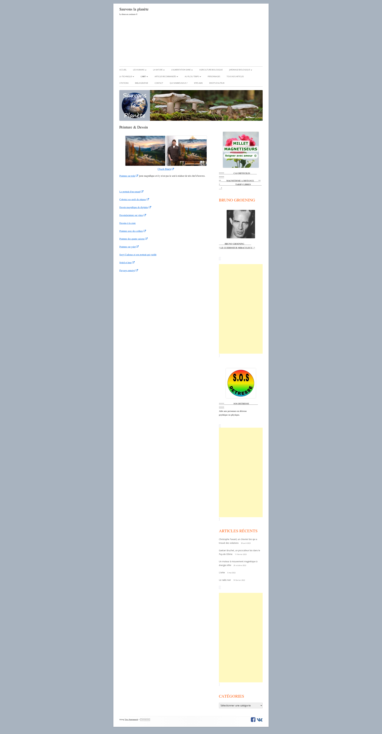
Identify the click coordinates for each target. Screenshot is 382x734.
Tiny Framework (131, 720)
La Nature (157, 69)
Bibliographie (141, 83)
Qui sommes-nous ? (178, 83)
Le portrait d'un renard (131, 191)
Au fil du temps (192, 76)
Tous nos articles (235, 76)
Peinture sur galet (129, 246)
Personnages (214, 76)
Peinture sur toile (128, 175)
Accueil (123, 69)
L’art (143, 76)
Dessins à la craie (127, 223)
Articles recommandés (165, 76)
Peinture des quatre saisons (133, 238)
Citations (123, 83)
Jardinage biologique (239, 69)
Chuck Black (166, 169)
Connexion (145, 720)
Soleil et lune (127, 262)
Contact (159, 83)
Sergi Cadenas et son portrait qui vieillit (137, 254)
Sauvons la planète (134, 8)
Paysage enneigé (128, 270)
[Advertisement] (191, 40)
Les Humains (138, 69)
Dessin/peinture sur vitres (132, 215)
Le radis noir (225, 580)
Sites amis (198, 83)
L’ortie (222, 572)
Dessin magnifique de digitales (135, 207)
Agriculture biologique (211, 69)
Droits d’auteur (216, 83)
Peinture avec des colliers (132, 230)
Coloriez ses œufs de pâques (134, 199)
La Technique (125, 76)
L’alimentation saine (181, 69)
